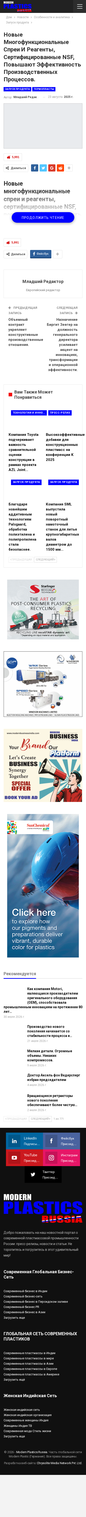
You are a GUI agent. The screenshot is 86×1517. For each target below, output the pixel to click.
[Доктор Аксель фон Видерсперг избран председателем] (14, 1080)
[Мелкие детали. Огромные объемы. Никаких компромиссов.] (14, 1056)
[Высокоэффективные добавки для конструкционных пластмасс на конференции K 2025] (61, 419)
